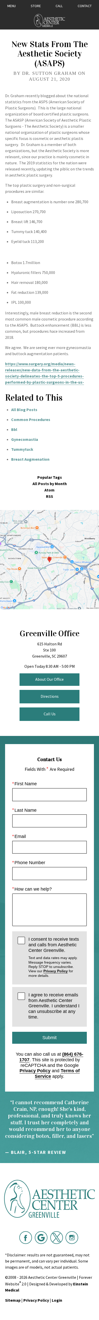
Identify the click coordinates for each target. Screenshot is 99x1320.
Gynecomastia (24, 439)
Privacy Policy (55, 971)
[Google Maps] (41, 1237)
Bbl (14, 429)
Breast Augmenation (30, 459)
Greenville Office (49, 634)
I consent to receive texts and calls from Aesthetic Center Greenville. (53, 957)
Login (57, 1300)
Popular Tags (49, 477)
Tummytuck (22, 449)
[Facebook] (25, 1237)
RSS (49, 496)
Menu (11, 6)
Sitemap (13, 1300)
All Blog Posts (24, 409)
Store (36, 6)
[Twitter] (56, 1237)
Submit (49, 1037)
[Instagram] (71, 1237)
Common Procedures (30, 419)
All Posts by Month (49, 483)
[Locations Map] (49, 559)
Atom (49, 490)
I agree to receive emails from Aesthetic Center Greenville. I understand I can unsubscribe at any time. (53, 1006)
